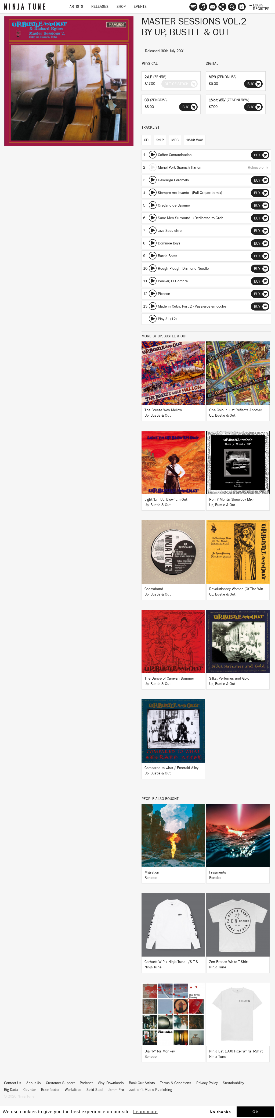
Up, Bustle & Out (191, 32)
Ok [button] (255, 1112)
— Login (256, 4)
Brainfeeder (50, 1090)
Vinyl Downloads (111, 1083)
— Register (259, 8)
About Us (33, 1083)
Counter (29, 1090)
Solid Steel (94, 1090)
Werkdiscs (73, 1090)
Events (140, 7)
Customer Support (60, 1083)
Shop (121, 7)
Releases (99, 7)
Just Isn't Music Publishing (150, 1090)
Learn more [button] (145, 1111)
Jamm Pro (116, 1090)
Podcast (86, 1083)
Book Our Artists (142, 1083)
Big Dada (11, 1090)
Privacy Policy (207, 1083)
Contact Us (12, 1083)
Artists (76, 7)
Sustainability (233, 1083)
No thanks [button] (220, 1112)
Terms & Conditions (175, 1083)
